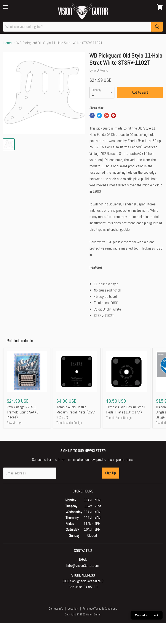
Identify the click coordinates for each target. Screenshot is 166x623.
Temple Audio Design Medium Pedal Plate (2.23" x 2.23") (76, 412)
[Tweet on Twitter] (99, 115)
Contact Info (56, 608)
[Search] (157, 27)
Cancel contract (146, 615)
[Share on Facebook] (92, 115)
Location (73, 608)
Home (7, 43)
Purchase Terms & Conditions (100, 608)
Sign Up (110, 472)
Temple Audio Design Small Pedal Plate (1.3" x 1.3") (125, 409)
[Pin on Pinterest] (113, 115)
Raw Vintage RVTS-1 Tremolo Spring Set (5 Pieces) (22, 412)
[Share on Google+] (106, 115)
